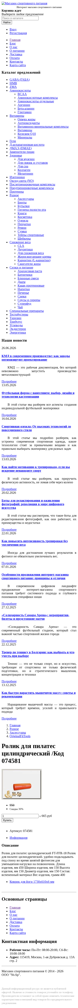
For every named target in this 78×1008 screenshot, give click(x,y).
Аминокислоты (20, 90)
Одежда (23, 220)
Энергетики (18, 332)
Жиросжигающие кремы (34, 256)
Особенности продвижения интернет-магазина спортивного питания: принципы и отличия (35, 576)
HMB (13, 83)
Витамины (17, 115)
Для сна (23, 166)
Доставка (16, 54)
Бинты (22, 202)
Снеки (22, 296)
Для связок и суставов (33, 162)
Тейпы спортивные (31, 235)
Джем (21, 282)
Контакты (16, 61)
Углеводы (16, 325)
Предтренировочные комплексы (32, 188)
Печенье (23, 292)
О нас (13, 47)
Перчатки (24, 224)
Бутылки (24, 206)
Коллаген (24, 170)
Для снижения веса (31, 253)
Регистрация (18, 33)
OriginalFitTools (20, 736)
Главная (15, 40)
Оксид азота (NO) (22, 180)
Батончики (25, 274)
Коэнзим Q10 (27, 133)
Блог (13, 43)
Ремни (22, 227)
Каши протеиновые (31, 285)
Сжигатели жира (29, 264)
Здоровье (16, 155)
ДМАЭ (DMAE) (21, 148)
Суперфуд (24, 303)
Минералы (25, 137)
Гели (13, 141)
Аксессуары (26, 199)
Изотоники (17, 177)
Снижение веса (20, 242)
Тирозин (15, 318)
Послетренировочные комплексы (32, 184)
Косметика (25, 217)
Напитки (24, 289)
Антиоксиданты (29, 123)
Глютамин (25, 112)
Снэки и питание (21, 267)
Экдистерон (18, 329)
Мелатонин (25, 173)
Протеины (17, 191)
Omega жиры (26, 119)
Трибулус (16, 321)
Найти (6, 22)
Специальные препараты (27, 311)
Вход (13, 29)
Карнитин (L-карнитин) (34, 260)
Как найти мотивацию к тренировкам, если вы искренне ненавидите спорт (36, 468)
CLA (21, 245)
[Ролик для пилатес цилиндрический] (22, 798)
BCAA (22, 94)
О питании (17, 50)
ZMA (13, 87)
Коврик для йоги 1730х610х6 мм (32, 881)
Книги (22, 213)
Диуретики (25, 249)
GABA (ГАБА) (20, 79)
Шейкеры (24, 238)
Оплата (15, 58)
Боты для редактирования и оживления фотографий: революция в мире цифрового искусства (33, 504)
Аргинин (24, 105)
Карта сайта (18, 65)
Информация (18, 837)
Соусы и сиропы (29, 300)
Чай (20, 307)
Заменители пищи (22, 152)
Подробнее (9, 381)
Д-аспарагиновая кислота (27, 144)
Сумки (22, 231)
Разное (14, 195)
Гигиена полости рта (32, 209)
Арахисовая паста (30, 271)
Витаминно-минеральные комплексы (43, 126)
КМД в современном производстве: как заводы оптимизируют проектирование (36, 357)
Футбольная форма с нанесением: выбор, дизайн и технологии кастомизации (38, 394)
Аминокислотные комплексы (38, 97)
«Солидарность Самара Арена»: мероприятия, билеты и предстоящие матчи (35, 616)
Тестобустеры (19, 314)
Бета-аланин (26, 108)
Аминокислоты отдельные (36, 101)
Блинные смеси (28, 278)
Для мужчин (26, 159)
